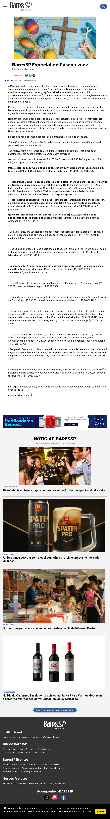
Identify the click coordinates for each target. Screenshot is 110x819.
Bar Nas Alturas (10, 771)
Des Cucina (16, 249)
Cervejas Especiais (11, 768)
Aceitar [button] (100, 811)
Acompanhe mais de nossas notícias (55, 710)
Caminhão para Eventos (30, 771)
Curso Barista (44, 749)
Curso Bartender (27, 749)
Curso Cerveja (9, 752)
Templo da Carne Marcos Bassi (26, 349)
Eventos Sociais (10, 765)
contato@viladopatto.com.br (29, 238)
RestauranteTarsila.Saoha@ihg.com (77, 217)
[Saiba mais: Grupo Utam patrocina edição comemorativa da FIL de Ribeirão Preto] (54, 622)
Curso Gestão (40, 752)
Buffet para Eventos (53, 768)
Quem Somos (9, 737)
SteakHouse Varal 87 (21, 311)
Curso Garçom (24, 752)
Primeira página (10, 749)
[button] (4, 815)
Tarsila (72, 200)
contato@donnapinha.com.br (65, 194)
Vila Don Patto (17, 231)
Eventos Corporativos (29, 765)
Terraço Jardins (18, 369)
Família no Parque (37, 783)
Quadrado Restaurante (22, 297)
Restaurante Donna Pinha (24, 182)
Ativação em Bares (56, 783)
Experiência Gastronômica (14, 783)
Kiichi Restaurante (19, 283)
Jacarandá (16, 266)
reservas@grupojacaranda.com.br (29, 272)
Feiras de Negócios (50, 765)
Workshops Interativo (31, 768)
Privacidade (23, 737)
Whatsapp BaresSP (51, 737)
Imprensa (36, 737)
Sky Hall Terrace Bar (21, 334)
